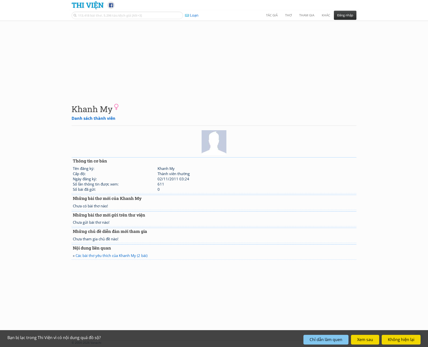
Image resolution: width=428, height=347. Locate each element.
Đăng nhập (345, 15)
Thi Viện (88, 5)
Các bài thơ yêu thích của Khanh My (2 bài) (111, 255)
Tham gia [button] (306, 15)
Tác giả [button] (272, 15)
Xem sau (365, 339)
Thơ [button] (288, 15)
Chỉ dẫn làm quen (326, 339)
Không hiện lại (401, 339)
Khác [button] (326, 15)
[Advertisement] (214, 58)
